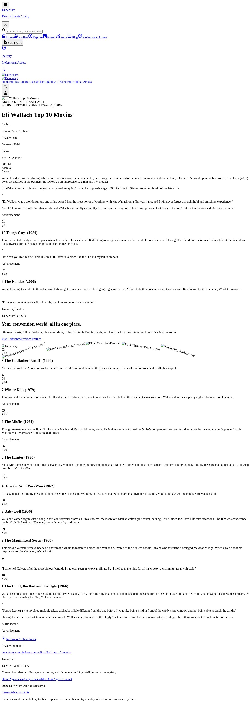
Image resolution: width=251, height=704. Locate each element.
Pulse (40, 81)
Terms (6, 692)
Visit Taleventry (11, 339)
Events (32, 81)
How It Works (58, 81)
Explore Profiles (31, 339)
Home (5, 81)
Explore (23, 81)
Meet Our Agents (51, 679)
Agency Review (31, 679)
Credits (24, 692)
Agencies (15, 679)
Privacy (15, 692)
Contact (67, 679)
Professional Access (79, 81)
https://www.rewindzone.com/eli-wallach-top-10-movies (36, 652)
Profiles (14, 81)
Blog (47, 81)
